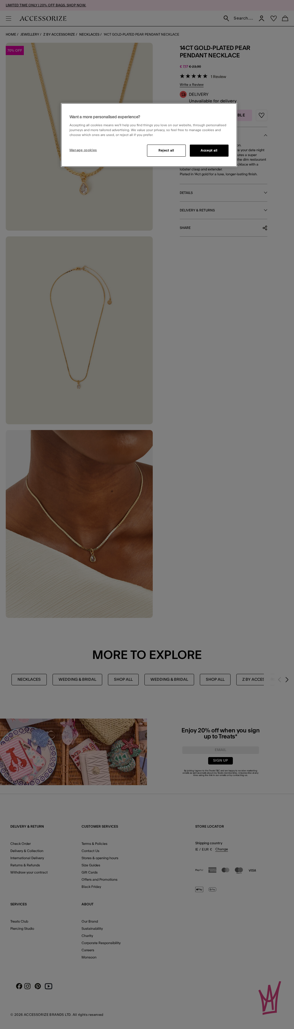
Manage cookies (83, 150)
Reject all (166, 150)
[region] (149, 135)
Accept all (209, 150)
